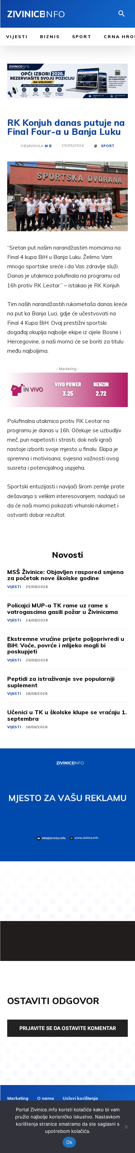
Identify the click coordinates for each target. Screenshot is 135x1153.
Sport (107, 146)
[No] (126, 1126)
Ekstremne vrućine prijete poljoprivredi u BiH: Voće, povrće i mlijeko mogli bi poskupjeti (65, 645)
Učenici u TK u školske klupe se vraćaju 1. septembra (67, 715)
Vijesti (14, 586)
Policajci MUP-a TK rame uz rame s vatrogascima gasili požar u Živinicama (62, 608)
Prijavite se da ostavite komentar (67, 1028)
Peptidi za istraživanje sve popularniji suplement (60, 682)
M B (48, 146)
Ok (69, 1142)
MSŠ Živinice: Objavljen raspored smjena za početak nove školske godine (65, 575)
